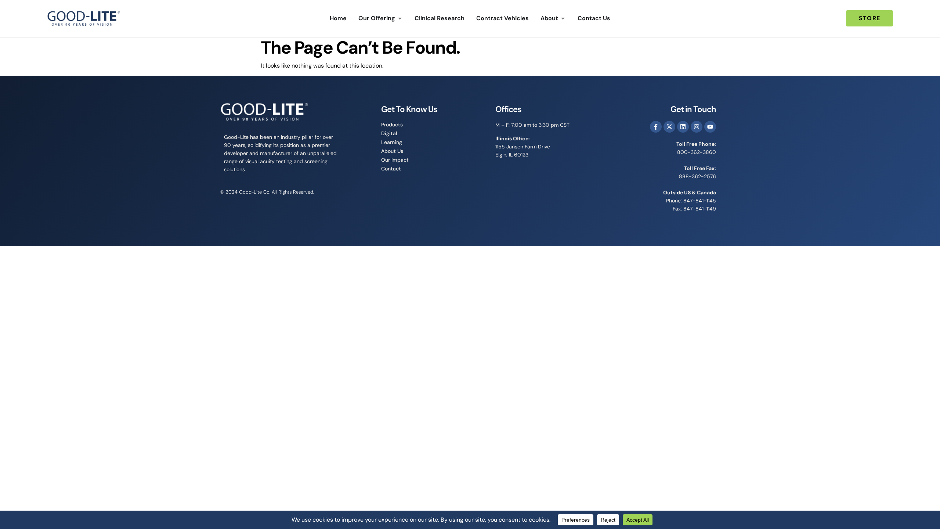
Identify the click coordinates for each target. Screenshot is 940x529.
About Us (392, 151)
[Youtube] (710, 127)
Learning (391, 142)
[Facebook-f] (656, 127)
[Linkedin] (683, 127)
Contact (391, 168)
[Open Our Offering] (400, 18)
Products (392, 124)
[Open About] (563, 18)
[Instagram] (696, 127)
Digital (389, 133)
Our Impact (395, 159)
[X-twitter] (669, 127)
